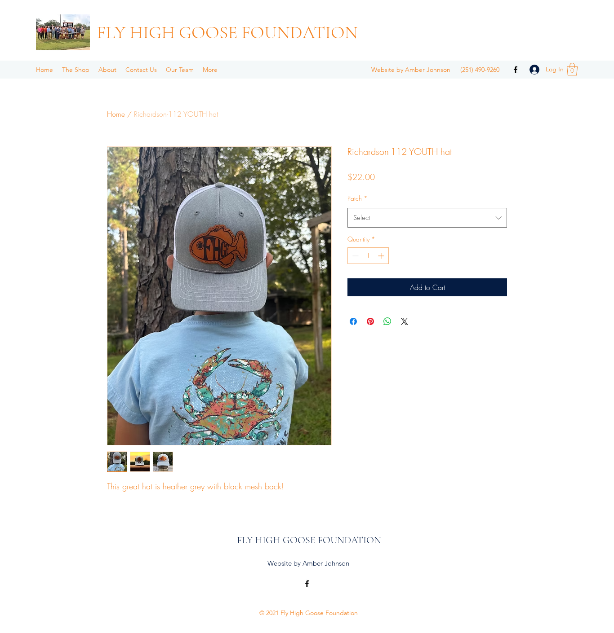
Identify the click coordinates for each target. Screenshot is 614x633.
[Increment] (381, 256)
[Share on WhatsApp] (387, 321)
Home (116, 114)
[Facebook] (515, 69)
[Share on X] (404, 321)
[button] (572, 69)
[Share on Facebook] (353, 321)
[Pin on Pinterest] (370, 321)
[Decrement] (354, 256)
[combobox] (427, 218)
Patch (357, 198)
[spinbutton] (368, 256)
